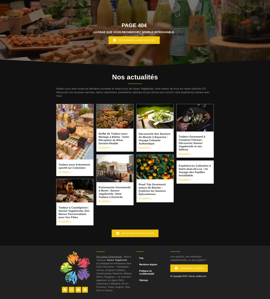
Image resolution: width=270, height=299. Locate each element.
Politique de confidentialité (146, 272)
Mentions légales (148, 264)
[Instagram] (72, 290)
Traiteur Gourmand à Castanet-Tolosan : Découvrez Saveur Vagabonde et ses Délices (192, 143)
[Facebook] (65, 290)
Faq (141, 258)
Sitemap (143, 280)
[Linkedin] (85, 290)
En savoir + (64, 171)
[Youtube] (78, 290)
